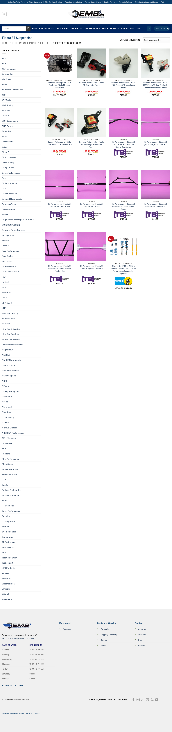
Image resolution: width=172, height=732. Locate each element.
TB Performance (9, 542)
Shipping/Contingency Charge (146, 2)
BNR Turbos (7, 126)
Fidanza (5, 240)
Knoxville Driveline (11, 339)
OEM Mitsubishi (9, 438)
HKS (4, 287)
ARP (4, 95)
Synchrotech (8, 537)
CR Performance (9, 183)
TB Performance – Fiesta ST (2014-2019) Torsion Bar (155, 205)
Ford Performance (10, 251)
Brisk (4, 147)
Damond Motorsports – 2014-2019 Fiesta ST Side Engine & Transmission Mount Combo (155, 85)
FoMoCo (6, 245)
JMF (4, 308)
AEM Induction (9, 69)
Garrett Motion (9, 266)
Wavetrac (6, 578)
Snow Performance (11, 511)
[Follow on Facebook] (133, 700)
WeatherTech (8, 583)
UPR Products (8, 568)
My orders (67, 629)
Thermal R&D (8, 547)
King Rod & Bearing (11, 329)
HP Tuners (7, 292)
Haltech (5, 282)
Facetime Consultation (73, 2)
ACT (4, 58)
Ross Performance (10, 495)
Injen (4, 297)
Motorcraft (7, 407)
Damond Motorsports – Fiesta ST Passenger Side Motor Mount (91, 144)
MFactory (6, 386)
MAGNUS (6, 355)
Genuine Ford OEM (10, 271)
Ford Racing (7, 256)
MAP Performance (10, 370)
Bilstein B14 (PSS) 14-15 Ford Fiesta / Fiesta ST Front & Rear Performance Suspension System (123, 270)
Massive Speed (9, 375)
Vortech (6, 573)
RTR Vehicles (8, 505)
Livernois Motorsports (12, 344)
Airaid (5, 84)
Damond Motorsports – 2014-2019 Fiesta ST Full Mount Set (59, 143)
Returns (104, 640)
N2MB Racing (8, 417)
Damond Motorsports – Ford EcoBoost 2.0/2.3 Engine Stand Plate (59, 85)
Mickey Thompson (10, 391)
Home (34, 28)
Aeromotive (7, 74)
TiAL (4, 552)
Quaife (5, 485)
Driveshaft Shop (9, 209)
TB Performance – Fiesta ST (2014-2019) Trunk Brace (59, 205)
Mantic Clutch (8, 365)
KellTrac (6, 323)
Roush (5, 500)
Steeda (5, 526)
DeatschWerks (9, 204)
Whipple (6, 588)
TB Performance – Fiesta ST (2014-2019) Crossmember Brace (123, 206)
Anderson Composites (12, 89)
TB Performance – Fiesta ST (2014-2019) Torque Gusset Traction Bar (59, 268)
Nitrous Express (9, 427)
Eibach (5, 214)
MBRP (4, 381)
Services (142, 634)
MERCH (105, 28)
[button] (4, 14)
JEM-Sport (7, 303)
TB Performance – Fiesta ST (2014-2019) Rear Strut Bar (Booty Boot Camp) (123, 144)
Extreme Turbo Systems (13, 230)
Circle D (5, 152)
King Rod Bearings (10, 334)
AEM (4, 63)
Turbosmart (7, 562)
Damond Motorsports (12, 199)
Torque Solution (9, 557)
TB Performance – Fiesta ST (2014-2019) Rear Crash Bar (155, 143)
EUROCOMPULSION (11, 225)
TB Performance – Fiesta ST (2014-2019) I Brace (91, 205)
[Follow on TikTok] (142, 700)
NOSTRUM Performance (13, 433)
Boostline (6, 131)
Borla (4, 136)
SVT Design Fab (9, 531)
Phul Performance (10, 459)
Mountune (7, 412)
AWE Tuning (7, 105)
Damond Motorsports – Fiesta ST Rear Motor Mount (91, 84)
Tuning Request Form (93, 2)
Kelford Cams (8, 318)
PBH (4, 448)
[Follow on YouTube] (156, 700)
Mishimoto (7, 396)
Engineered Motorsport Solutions (18, 219)
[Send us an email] (147, 700)
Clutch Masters (9, 157)
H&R (4, 277)
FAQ (162, 2)
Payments (105, 629)
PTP (4, 479)
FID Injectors (8, 235)
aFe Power (7, 79)
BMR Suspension (10, 121)
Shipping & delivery (109, 634)
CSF (4, 188)
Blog (140, 640)
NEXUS (5, 422)
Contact (141, 645)
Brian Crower (8, 141)
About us (142, 629)
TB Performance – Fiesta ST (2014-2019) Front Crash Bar (91, 267)
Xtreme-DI (7, 599)
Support (104, 645)
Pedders (6, 453)
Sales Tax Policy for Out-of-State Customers (25, 2)
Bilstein (5, 115)
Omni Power (7, 443)
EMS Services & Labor (53, 2)
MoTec (5, 401)
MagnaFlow (7, 349)
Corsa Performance (11, 173)
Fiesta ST (46, 42)
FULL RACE (7, 261)
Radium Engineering (11, 490)
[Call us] (152, 700)
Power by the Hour (10, 469)
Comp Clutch (8, 167)
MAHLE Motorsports (11, 360)
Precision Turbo (9, 474)
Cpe (4, 178)
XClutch (6, 594)
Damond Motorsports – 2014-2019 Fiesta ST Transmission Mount (123, 85)
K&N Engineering (10, 313)
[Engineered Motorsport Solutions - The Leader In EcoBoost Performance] (86, 14)
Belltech (6, 110)
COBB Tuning (8, 162)
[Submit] (28, 28)
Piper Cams (7, 464)
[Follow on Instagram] (138, 700)
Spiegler (6, 516)
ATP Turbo (7, 100)
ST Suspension (9, 521)
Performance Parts (24, 42)
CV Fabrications (9, 193)
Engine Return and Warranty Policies (118, 2)
